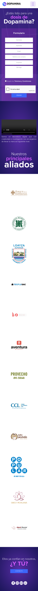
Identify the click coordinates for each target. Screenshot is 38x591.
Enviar (19, 95)
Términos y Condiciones (22, 81)
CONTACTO (19, 571)
